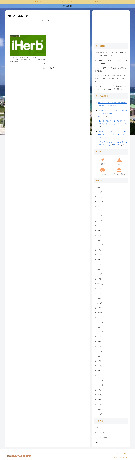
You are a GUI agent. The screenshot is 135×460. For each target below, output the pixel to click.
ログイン (98, 428)
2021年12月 (99, 380)
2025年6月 (98, 226)
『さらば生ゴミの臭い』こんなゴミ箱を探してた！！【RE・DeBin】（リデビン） (112, 134)
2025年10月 (99, 206)
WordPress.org (101, 442)
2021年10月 (99, 390)
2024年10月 (99, 250)
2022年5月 (98, 356)
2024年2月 (98, 279)
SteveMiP (114, 105)
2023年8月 (98, 288)
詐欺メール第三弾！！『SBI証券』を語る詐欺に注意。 (110, 69)
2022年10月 (99, 332)
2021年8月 (98, 399)
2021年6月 (98, 409)
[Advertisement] (47, 26)
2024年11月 (99, 245)
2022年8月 (98, 341)
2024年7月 (98, 259)
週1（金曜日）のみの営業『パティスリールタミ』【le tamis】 (111, 61)
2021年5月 (98, 414)
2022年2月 (98, 370)
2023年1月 (98, 317)
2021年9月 (98, 395)
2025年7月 (98, 221)
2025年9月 (98, 211)
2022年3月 (98, 366)
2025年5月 (98, 231)
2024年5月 (98, 269)
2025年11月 (99, 202)
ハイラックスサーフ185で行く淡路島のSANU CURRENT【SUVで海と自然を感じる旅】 (111, 87)
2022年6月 (98, 351)
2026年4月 (98, 192)
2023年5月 (98, 298)
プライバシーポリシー (121, 454)
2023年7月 (98, 293)
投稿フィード (99, 432)
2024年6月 (98, 264)
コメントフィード (101, 437)
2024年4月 (98, 274)
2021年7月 (98, 404)
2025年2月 (98, 240)
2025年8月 (98, 216)
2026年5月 (98, 187)
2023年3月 (98, 308)
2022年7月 (98, 346)
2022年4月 (98, 361)
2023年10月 (99, 284)
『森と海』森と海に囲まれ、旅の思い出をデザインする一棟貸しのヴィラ (111, 54)
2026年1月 (98, 197)
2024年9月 (98, 255)
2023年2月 (98, 313)
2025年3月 (98, 235)
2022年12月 (99, 322)
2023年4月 (98, 303)
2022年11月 (99, 327)
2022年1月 (98, 375)
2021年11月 (99, 385)
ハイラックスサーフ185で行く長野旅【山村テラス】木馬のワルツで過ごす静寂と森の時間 (110, 78)
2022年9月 (98, 337)
